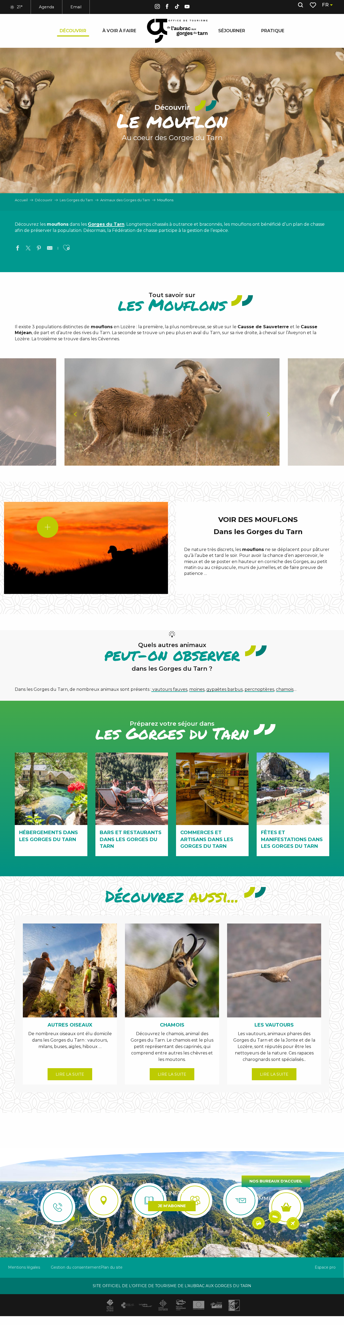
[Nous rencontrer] (103, 1200)
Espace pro (325, 1267)
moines (197, 689)
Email (75, 7)
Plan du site (112, 1267)
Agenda (46, 7)
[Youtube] (187, 7)
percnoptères (259, 689)
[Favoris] (313, 5)
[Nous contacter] (58, 1207)
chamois (284, 689)
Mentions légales (24, 1267)
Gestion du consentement (76, 1267)
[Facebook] (167, 7)
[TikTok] (177, 7)
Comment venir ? (276, 1199)
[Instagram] (157, 7)
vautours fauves (169, 689)
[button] (300, 5)
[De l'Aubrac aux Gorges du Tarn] (177, 31)
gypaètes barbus (224, 689)
